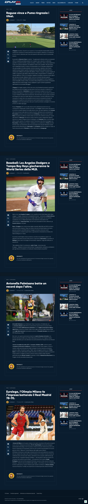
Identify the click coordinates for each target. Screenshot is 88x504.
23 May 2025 (19, 20)
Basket (37, 2)
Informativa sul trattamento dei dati (27, 493)
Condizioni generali (14, 493)
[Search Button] (82, 3)
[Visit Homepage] (13, 3)
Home (7, 9)
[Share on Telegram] (8, 61)
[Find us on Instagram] (80, 499)
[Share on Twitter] (8, 54)
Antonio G (12, 20)
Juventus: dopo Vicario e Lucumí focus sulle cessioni (74, 35)
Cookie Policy (39, 493)
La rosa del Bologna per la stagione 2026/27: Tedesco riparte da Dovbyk (75, 17)
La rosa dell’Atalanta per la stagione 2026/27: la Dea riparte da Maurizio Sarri (75, 45)
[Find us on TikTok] (82, 499)
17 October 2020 (20, 402)
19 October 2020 (20, 290)
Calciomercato (61, 2)
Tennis (42, 2)
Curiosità (70, 2)
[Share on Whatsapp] (8, 58)
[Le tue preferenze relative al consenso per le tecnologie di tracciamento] (85, 501)
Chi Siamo (7, 493)
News (54, 2)
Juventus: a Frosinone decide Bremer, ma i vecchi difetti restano (74, 27)
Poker (76, 2)
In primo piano (12, 158)
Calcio (32, 2)
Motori (48, 2)
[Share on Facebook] (8, 51)
